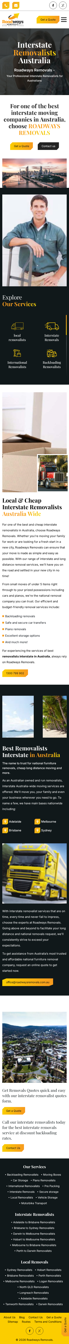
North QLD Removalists (34, 1287)
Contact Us (13, 1147)
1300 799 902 (5, 5)
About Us (9, 1317)
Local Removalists (22, 1197)
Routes (26, 1321)
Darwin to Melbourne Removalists (34, 1233)
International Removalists (24, 1186)
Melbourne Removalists (19, 1281)
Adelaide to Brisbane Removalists (34, 1222)
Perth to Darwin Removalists (34, 1250)
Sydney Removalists (19, 1269)
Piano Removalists (44, 1180)
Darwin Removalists (50, 1304)
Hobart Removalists (49, 1269)
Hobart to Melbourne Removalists (34, 1239)
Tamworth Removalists (19, 1304)
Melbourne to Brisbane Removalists (34, 1245)
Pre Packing (52, 1186)
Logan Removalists (51, 1281)
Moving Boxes (52, 1174)
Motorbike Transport (34, 1203)
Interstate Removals (22, 1191)
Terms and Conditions (48, 1321)
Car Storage (20, 1180)
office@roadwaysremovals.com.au (15, 5)
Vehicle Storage (48, 1197)
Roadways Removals (40, 1339)
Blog (22, 1317)
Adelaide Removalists (34, 1298)
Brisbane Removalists (20, 1275)
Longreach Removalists (34, 1292)
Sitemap (13, 1321)
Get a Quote (48, 19)
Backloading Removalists (22, 1174)
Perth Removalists (50, 1275)
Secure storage (48, 1191)
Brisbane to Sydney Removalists (34, 1228)
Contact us (48, 146)
